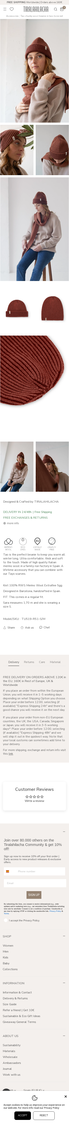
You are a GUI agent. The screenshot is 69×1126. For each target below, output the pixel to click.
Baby (6, 963)
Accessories (12, 16)
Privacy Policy (55, 911)
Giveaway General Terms (19, 1022)
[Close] (66, 1096)
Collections (10, 969)
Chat (46, 627)
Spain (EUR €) (33, 1090)
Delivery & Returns (15, 998)
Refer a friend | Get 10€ (19, 1010)
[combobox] (10, 871)
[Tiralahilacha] (36, 9)
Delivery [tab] (13, 662)
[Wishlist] (11, 9)
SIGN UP (34, 895)
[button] (61, 9)
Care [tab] (42, 662)
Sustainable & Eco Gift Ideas (21, 1016)
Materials (9, 1051)
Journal (7, 1069)
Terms (6, 913)
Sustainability (12, 1045)
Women (8, 946)
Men (5, 952)
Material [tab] (55, 662)
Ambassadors (12, 1063)
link (11, 754)
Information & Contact (17, 992)
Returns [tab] (29, 662)
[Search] (53, 9)
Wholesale (10, 1057)
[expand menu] (5, 9)
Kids (5, 957)
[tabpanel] (34, 716)
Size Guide (10, 1004)
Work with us (11, 1075)
